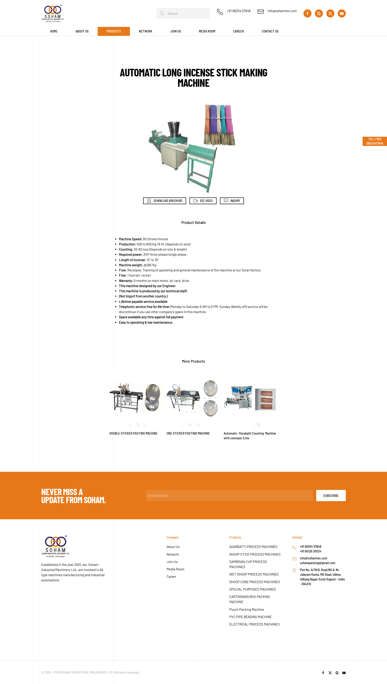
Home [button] (54, 31)
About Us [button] (82, 31)
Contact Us (270, 31)
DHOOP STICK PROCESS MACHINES (255, 554)
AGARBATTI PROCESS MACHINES (253, 547)
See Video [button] (206, 201)
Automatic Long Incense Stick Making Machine (193, 77)
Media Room (175, 569)
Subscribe (331, 496)
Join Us (172, 562)
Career (238, 31)
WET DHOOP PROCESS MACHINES (254, 574)
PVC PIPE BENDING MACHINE (250, 617)
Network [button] (145, 31)
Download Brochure (168, 201)
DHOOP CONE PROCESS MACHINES (254, 582)
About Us (173, 547)
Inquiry (235, 201)
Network (173, 554)
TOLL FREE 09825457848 (374, 141)
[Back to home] (52, 13)
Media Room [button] (207, 31)
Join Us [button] (175, 31)
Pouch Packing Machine (246, 609)
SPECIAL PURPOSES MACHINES (252, 589)
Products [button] (114, 31)
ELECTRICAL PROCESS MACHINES (254, 624)
